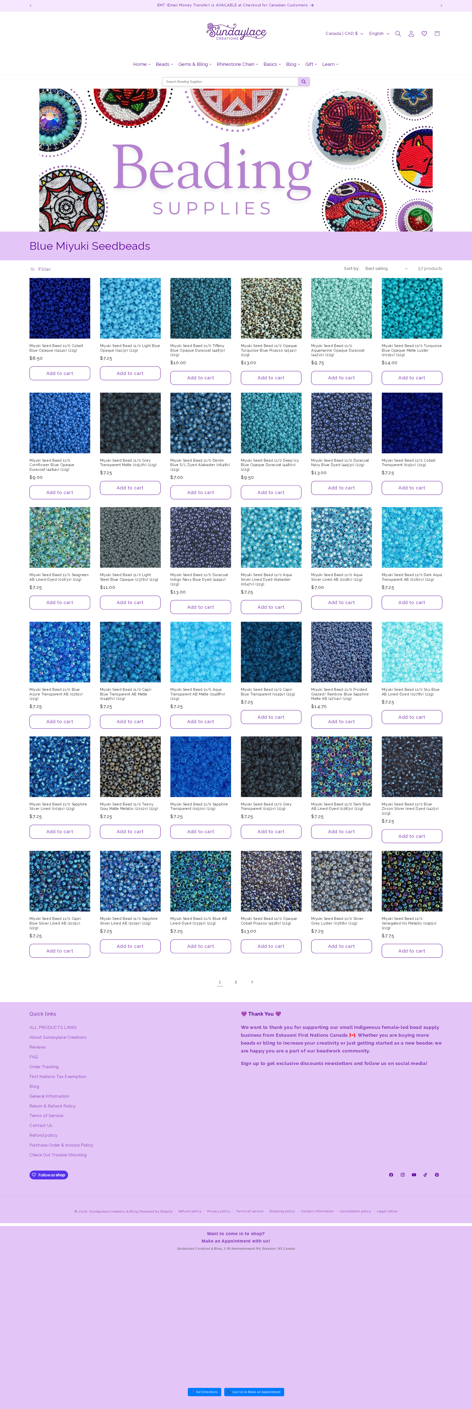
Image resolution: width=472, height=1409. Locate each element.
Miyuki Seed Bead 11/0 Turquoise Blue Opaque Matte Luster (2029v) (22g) (412, 350)
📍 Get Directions (205, 1392)
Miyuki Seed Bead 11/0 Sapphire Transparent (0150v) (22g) (199, 806)
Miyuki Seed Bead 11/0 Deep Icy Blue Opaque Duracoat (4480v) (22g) (270, 464)
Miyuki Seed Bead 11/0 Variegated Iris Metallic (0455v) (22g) (409, 923)
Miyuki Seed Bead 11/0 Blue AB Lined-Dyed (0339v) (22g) (198, 921)
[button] (398, 33)
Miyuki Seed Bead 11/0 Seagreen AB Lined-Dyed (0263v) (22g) (59, 577)
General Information (49, 1096)
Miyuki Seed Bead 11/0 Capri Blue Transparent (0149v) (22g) (268, 692)
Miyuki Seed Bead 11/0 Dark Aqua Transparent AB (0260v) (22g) (412, 577)
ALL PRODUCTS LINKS (53, 1027)
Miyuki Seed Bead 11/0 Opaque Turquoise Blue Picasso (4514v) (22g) (269, 350)
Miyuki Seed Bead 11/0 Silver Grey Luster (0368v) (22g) (337, 921)
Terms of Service (46, 1115)
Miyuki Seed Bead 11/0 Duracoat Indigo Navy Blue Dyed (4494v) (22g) (199, 579)
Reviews (38, 1047)
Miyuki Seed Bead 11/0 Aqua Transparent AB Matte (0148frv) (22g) (197, 694)
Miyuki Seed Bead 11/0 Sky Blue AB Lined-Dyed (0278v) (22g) (411, 692)
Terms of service (249, 1211)
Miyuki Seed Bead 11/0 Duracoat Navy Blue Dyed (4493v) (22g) (340, 462)
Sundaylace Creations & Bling (114, 1211)
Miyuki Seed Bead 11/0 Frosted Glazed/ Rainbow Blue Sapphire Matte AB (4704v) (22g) (340, 694)
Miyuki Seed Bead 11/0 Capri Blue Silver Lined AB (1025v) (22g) (55, 923)
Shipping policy (282, 1211)
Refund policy (43, 1135)
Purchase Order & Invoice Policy (61, 1145)
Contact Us (41, 1125)
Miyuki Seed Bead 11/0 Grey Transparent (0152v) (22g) (266, 806)
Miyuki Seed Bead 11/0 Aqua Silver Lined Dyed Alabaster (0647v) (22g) (266, 579)
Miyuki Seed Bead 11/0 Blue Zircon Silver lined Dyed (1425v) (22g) (410, 808)
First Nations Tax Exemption (58, 1076)
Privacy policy (219, 1211)
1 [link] (220, 981)
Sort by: (351, 268)
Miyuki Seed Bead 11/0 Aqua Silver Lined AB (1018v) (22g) (336, 577)
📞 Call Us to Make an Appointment (254, 1392)
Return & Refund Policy (53, 1106)
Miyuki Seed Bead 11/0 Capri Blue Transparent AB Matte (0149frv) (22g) (125, 694)
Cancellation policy (355, 1211)
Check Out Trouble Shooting (58, 1155)
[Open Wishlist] (424, 33)
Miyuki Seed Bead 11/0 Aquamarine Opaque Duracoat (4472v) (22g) (337, 350)
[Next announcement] (441, 5)
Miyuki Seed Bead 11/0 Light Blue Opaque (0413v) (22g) (130, 348)
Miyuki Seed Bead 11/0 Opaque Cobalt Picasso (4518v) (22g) (269, 921)
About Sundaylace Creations (58, 1037)
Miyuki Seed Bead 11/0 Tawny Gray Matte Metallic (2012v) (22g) (129, 806)
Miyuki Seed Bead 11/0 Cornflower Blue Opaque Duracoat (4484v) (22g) (52, 464)
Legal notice (387, 1211)
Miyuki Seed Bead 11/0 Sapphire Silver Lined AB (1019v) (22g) (129, 921)
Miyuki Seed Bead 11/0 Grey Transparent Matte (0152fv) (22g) (128, 462)
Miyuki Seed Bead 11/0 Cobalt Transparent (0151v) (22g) (408, 462)
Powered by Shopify (156, 1211)
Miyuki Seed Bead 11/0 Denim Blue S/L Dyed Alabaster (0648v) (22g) (200, 464)
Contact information (317, 1211)
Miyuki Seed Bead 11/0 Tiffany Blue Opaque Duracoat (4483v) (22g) (197, 350)
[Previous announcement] (30, 5)
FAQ (34, 1056)
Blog (34, 1086)
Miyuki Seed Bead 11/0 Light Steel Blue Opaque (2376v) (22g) (129, 577)
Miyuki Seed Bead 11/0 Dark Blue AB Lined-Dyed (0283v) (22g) (341, 806)
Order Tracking (44, 1066)
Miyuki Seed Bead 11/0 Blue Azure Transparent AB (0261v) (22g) (56, 694)
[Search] (304, 81)
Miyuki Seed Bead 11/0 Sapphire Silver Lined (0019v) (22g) (58, 806)
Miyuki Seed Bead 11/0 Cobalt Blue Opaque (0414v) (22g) (56, 348)
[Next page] (251, 981)
